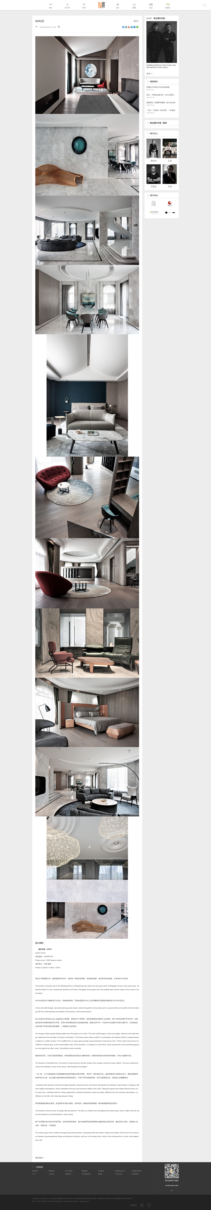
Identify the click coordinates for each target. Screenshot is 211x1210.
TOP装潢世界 (86, 1174)
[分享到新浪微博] (129, 27)
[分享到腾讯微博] (132, 27)
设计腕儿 (52, 1174)
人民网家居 (134, 1174)
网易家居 (52, 1171)
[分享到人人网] (134, 27)
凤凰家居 (68, 1174)
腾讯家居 (101, 1171)
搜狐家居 (85, 1171)
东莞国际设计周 (120, 1171)
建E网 (100, 1174)
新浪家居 (35, 1171)
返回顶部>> (39, 1158)
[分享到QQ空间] (126, 27)
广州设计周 (118, 1174)
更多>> (149, 74)
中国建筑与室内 (136, 1171)
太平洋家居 (69, 1171)
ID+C (34, 1174)
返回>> (136, 21)
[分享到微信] (137, 27)
